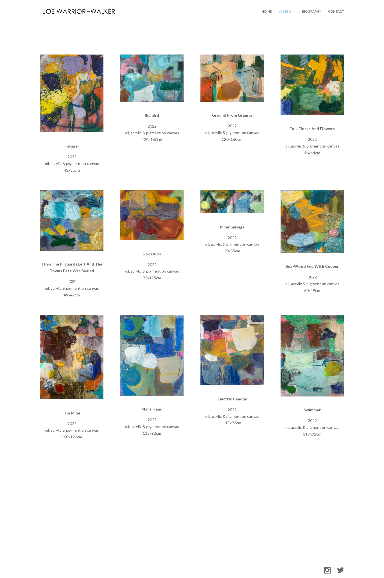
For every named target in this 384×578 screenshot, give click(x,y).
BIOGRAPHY (311, 11)
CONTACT (336, 11)
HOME (266, 11)
